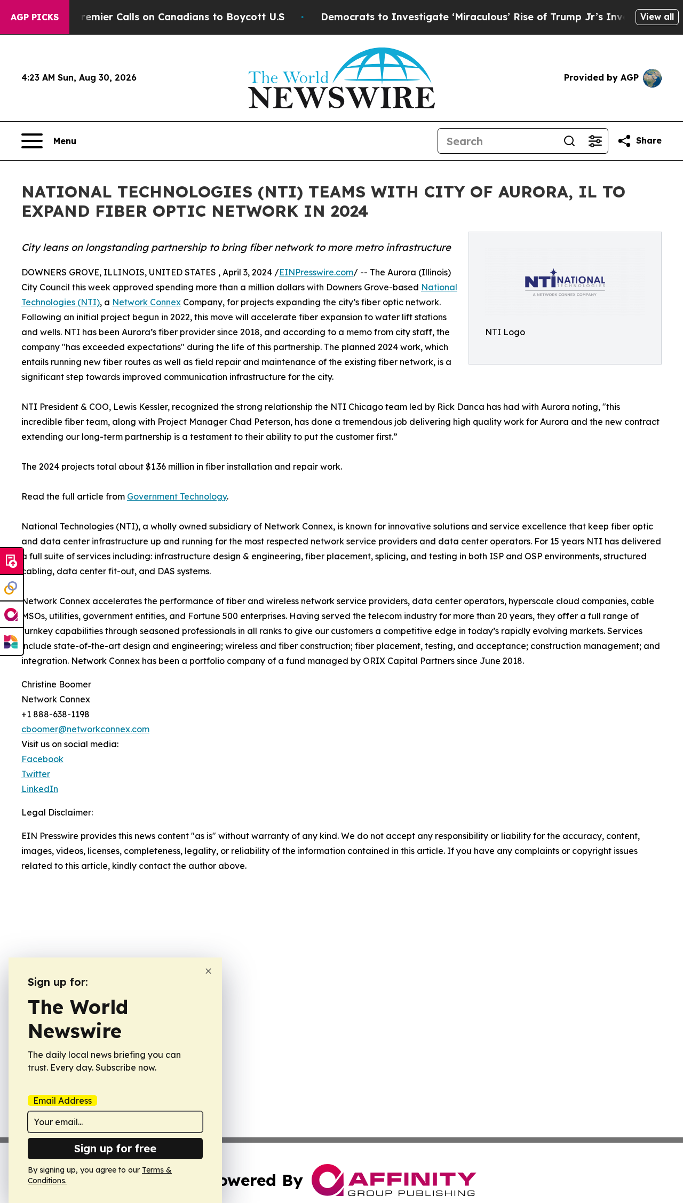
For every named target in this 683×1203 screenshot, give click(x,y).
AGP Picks (35, 17)
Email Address (62, 1100)
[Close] (208, 971)
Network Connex (146, 302)
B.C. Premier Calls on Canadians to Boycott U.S (169, 17)
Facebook (42, 759)
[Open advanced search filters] (595, 141)
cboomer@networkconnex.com (85, 729)
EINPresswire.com (316, 272)
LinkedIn (39, 788)
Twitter (35, 774)
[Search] (569, 141)
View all (657, 16)
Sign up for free (115, 1148)
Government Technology (177, 496)
